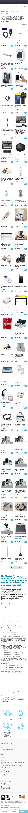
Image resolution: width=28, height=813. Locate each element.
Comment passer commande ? (8, 760)
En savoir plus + (5, 21)
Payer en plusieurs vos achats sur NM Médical (11, 765)
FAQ (2, 759)
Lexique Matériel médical (7, 749)
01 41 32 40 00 (4, 776)
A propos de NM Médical (7, 746)
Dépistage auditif (4, 701)
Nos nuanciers (4, 747)
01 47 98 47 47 (4, 778)
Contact (3, 757)
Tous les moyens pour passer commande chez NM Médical (12, 763)
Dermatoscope (4, 663)
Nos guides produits (6, 767)
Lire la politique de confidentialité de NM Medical (10, 807)
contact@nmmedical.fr (5, 784)
